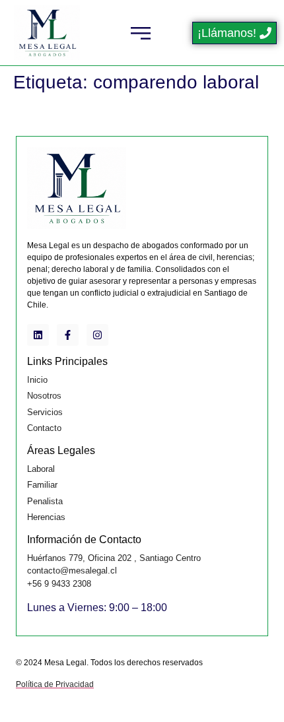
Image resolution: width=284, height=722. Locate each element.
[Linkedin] (38, 335)
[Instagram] (97, 335)
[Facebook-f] (68, 335)
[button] (140, 33)
